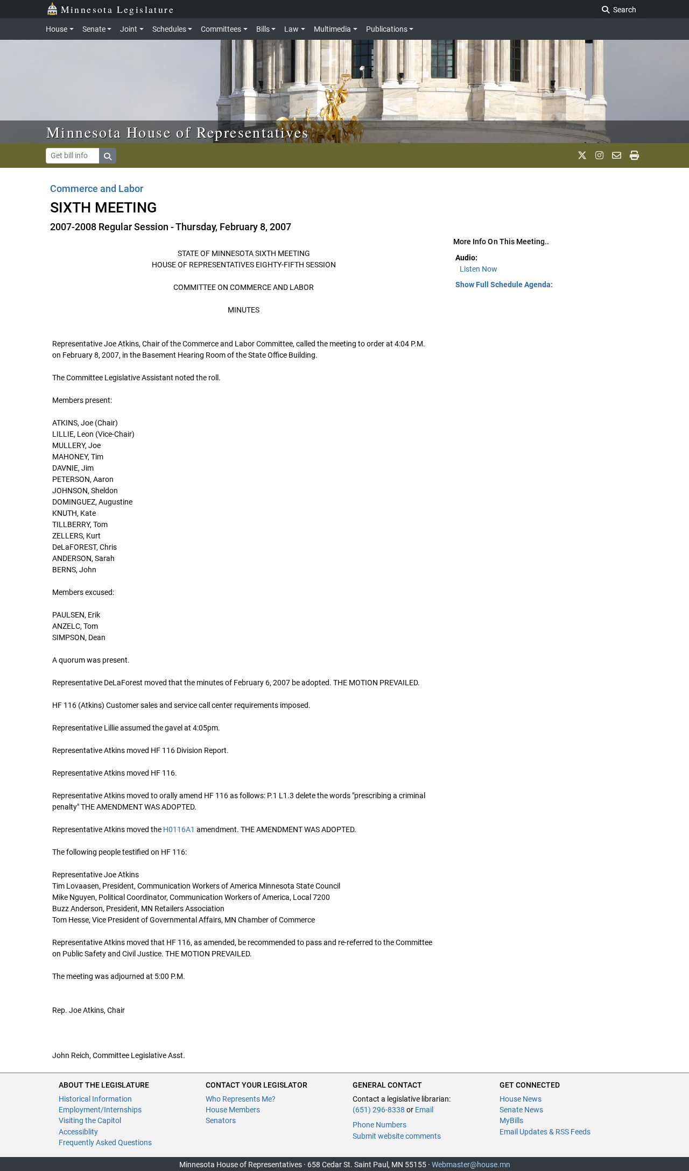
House (56, 29)
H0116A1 (179, 829)
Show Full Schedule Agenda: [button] (504, 284)
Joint (128, 29)
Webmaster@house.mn (471, 1164)
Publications (386, 29)
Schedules (169, 29)
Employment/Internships (100, 1109)
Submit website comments (397, 1136)
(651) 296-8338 (379, 1109)
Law (291, 29)
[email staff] (616, 155)
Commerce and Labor (96, 188)
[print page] (634, 155)
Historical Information (95, 1099)
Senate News (521, 1109)
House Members (233, 1109)
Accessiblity (78, 1131)
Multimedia (332, 29)
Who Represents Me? (241, 1099)
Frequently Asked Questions (105, 1142)
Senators (221, 1120)
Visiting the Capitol (90, 1120)
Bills (263, 29)
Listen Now (478, 269)
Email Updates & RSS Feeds (545, 1131)
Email (424, 1109)
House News (521, 1099)
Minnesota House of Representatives (178, 132)
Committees (221, 29)
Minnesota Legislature (117, 9)
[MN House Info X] (582, 155)
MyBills (511, 1120)
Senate (94, 29)
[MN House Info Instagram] (599, 155)
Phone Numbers (379, 1124)
